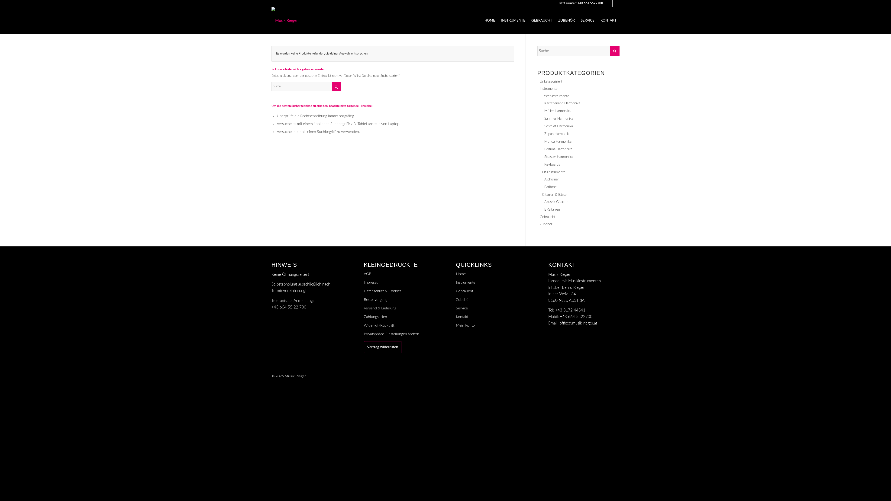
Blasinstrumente (553, 172)
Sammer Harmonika (558, 118)
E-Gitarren (552, 209)
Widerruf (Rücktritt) (379, 325)
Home (461, 274)
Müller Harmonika (557, 111)
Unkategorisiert (551, 81)
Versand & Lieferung (380, 308)
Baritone (550, 187)
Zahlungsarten (375, 317)
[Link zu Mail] (609, 3)
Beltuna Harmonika (558, 149)
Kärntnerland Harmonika (562, 103)
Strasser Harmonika (558, 157)
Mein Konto (465, 325)
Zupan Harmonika (557, 134)
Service (462, 308)
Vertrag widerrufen (382, 347)
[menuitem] (489, 20)
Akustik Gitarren (556, 202)
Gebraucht (547, 217)
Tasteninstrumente (555, 96)
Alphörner (551, 179)
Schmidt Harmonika (558, 126)
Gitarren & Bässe (554, 194)
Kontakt (462, 317)
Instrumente (549, 88)
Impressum (372, 282)
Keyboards (552, 164)
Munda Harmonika (557, 141)
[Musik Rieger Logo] (284, 20)
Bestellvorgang (375, 300)
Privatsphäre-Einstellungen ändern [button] (391, 334)
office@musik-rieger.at (578, 323)
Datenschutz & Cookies (382, 291)
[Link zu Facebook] (616, 3)
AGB (367, 274)
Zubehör (546, 224)
